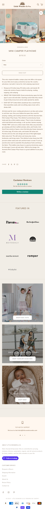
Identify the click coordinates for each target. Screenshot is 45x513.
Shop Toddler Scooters (22, 359)
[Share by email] (17, 164)
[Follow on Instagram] (9, 492)
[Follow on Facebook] (3, 492)
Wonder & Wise (22, 47)
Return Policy (6, 482)
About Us (5, 479)
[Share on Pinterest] (14, 164)
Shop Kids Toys (22, 318)
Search (4, 476)
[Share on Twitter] (11, 164)
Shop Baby (22, 400)
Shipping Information (8, 473)
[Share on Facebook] (8, 164)
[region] (22, 426)
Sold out (22, 73)
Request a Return (7, 469)
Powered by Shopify (32, 498)
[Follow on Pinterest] (14, 492)
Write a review (22, 192)
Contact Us (5, 486)
